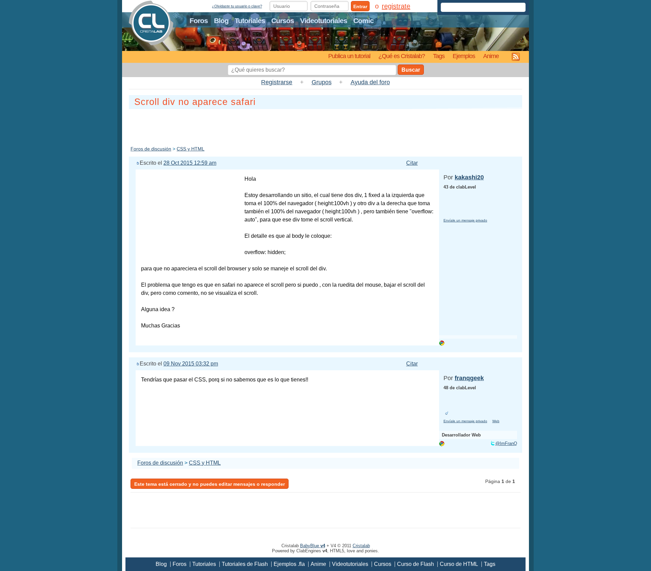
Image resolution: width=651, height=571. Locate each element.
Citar (412, 163)
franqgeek (469, 378)
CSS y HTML (190, 148)
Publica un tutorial (349, 55)
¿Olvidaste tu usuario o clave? (237, 6)
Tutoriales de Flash (245, 564)
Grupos (322, 82)
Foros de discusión (151, 148)
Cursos (282, 20)
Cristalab (361, 545)
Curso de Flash (415, 564)
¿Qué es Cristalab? (401, 55)
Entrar (360, 6)
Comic (363, 20)
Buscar (410, 70)
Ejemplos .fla (289, 564)
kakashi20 (469, 177)
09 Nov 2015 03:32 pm (190, 364)
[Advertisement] (325, 126)
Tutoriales (250, 20)
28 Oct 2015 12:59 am (189, 163)
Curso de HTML (459, 564)
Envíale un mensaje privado (465, 220)
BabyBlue (312, 545)
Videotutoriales (323, 20)
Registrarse (276, 82)
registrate (396, 6)
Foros (199, 20)
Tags (439, 55)
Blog (221, 20)
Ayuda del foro (370, 82)
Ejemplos (464, 55)
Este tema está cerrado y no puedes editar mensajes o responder (209, 484)
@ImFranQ (506, 443)
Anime (491, 55)
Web (495, 421)
